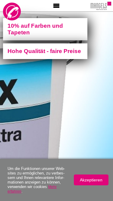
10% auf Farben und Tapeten (35, 29)
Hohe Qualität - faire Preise (44, 51)
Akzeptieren (91, 179)
